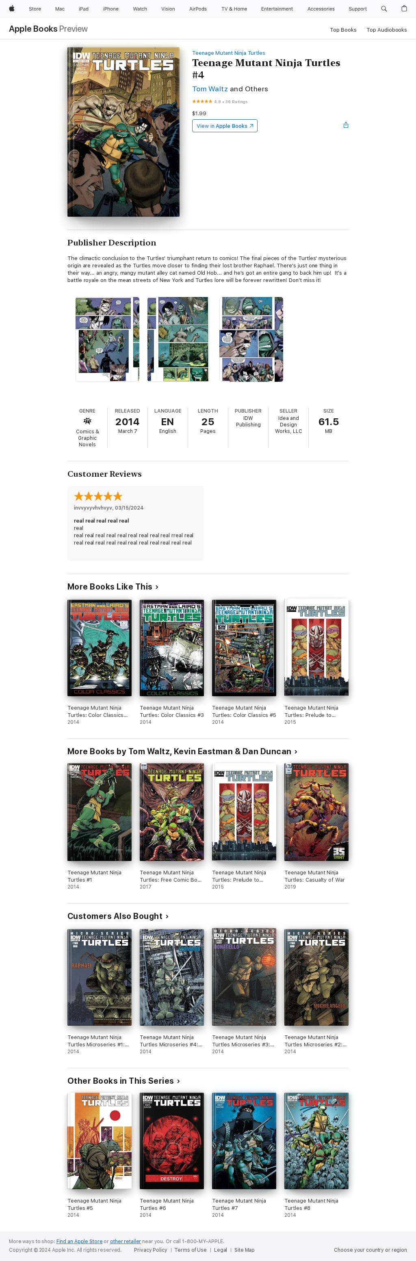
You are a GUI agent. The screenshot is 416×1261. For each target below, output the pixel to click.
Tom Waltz (210, 88)
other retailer (125, 1241)
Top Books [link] (343, 30)
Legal (220, 1250)
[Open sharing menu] (346, 126)
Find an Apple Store (79, 1241)
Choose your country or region (370, 1250)
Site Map (244, 1250)
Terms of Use (190, 1250)
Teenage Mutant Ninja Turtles (228, 53)
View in (222, 126)
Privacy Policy (150, 1250)
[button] (384, 9)
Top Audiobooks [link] (386, 30)
